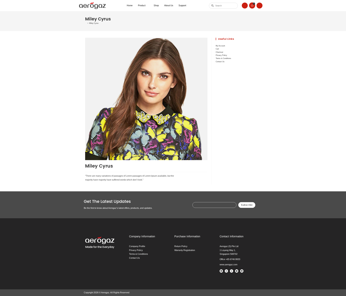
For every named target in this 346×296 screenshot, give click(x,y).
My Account (220, 46)
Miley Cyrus (94, 23)
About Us (168, 5)
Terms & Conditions (223, 58)
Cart (217, 49)
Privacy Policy (221, 55)
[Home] (85, 23)
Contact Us (220, 62)
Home (130, 5)
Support (182, 5)
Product (141, 5)
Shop (156, 5)
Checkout (219, 52)
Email (194, 200)
